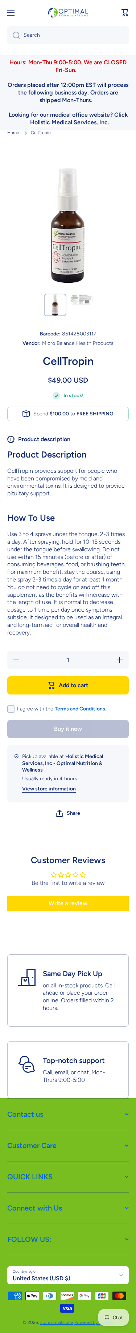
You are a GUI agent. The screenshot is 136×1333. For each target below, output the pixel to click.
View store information (49, 789)
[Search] (13, 35)
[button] (125, 12)
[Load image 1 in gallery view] (55, 305)
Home (13, 132)
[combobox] (68, 35)
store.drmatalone (56, 1322)
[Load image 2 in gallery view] (81, 299)
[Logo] (68, 12)
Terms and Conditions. (80, 709)
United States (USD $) (41, 1278)
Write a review (68, 903)
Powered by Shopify (94, 1322)
